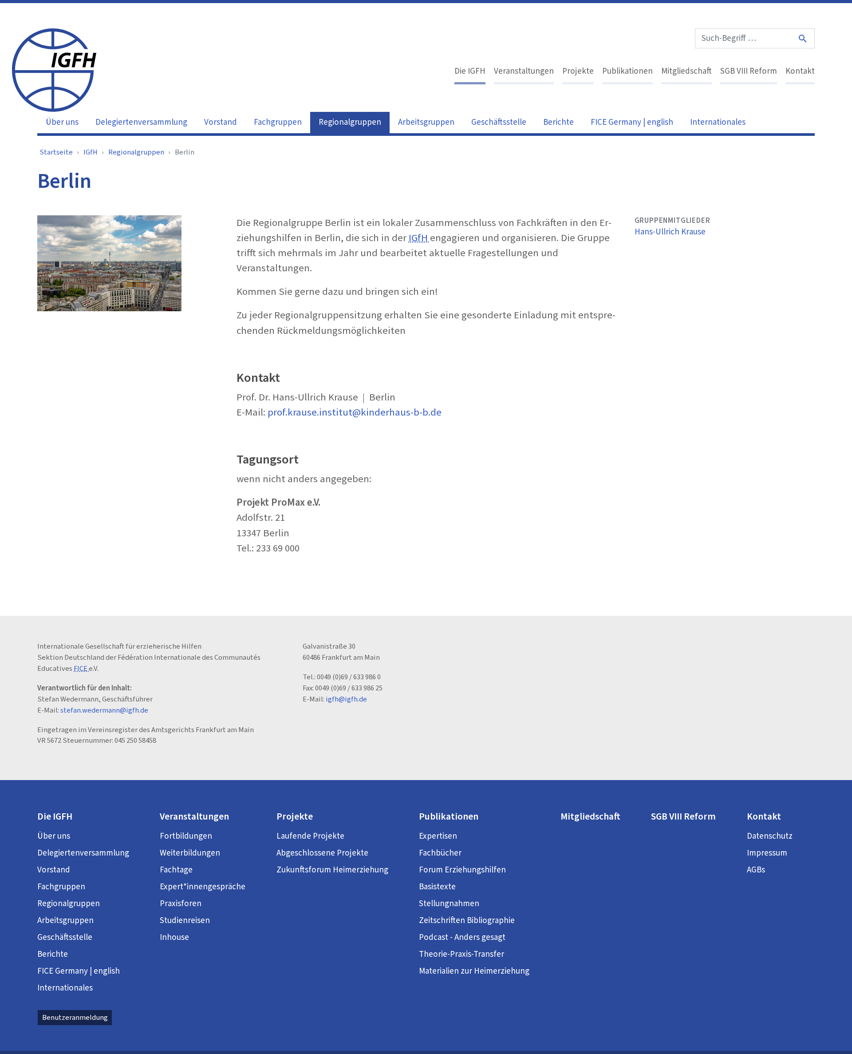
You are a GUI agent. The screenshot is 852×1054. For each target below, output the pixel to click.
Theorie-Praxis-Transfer (461, 954)
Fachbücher (440, 853)
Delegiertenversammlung (141, 122)
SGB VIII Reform (748, 71)
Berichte (558, 122)
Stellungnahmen (449, 904)
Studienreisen (185, 921)
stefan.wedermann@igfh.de (104, 710)
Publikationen (627, 71)
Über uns (62, 122)
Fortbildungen (186, 836)
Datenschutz (770, 836)
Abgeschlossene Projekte (322, 853)
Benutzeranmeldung (75, 1017)
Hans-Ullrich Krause (670, 232)
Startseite (56, 152)
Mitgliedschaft (686, 71)
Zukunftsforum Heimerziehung (332, 870)
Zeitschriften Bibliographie (467, 921)
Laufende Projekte (310, 836)
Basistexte (437, 887)
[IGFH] (54, 69)
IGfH (90, 152)
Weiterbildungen (190, 853)
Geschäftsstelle (498, 122)
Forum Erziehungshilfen (462, 870)
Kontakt (800, 71)
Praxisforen (180, 904)
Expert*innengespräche (202, 887)
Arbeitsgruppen (426, 122)
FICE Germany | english (632, 122)
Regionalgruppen (350, 122)
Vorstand (220, 122)
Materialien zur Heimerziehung (474, 971)
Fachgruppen (278, 122)
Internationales (718, 122)
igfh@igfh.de (346, 699)
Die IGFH (469, 71)
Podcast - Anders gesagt (462, 937)
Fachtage (176, 870)
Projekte (578, 71)
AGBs (756, 870)
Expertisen (438, 836)
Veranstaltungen (524, 71)
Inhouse (174, 937)
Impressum (767, 853)
